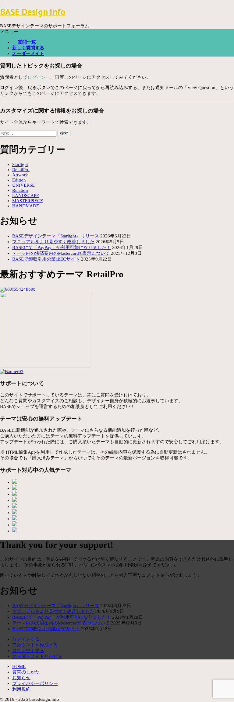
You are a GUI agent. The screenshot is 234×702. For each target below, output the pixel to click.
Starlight (20, 164)
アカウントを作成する (35, 644)
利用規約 (21, 689)
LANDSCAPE (25, 195)
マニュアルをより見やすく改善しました (53, 241)
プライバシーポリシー (35, 683)
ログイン (36, 77)
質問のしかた (26, 671)
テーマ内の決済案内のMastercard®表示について (61, 253)
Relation (20, 190)
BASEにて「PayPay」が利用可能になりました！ (61, 247)
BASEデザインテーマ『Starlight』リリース (55, 235)
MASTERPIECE (27, 200)
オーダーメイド (28, 53)
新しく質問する (28, 47)
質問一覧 (27, 42)
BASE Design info (33, 11)
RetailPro (21, 169)
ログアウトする (28, 650)
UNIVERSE (23, 185)
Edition (19, 180)
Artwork (20, 174)
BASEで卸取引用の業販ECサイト (46, 259)
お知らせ (21, 677)
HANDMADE (25, 205)
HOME (19, 666)
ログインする (26, 639)
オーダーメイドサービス (37, 656)
